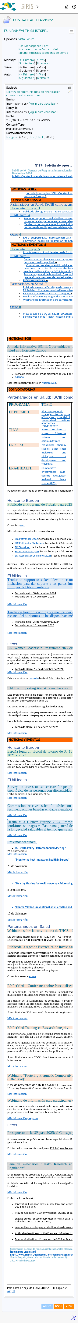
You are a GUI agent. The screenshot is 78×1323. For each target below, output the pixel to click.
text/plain (12, 137)
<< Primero (26, 60)
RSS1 (58, 1306)
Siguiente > (26, 63)
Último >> (43, 63)
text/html (36, 137)
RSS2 (69, 1306)
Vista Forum (26, 39)
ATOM (47, 1306)
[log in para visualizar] (43, 103)
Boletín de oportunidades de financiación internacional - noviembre (33, 93)
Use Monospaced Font (33, 46)
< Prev (41, 60)
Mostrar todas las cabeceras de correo (43, 52)
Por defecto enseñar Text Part (38, 49)
